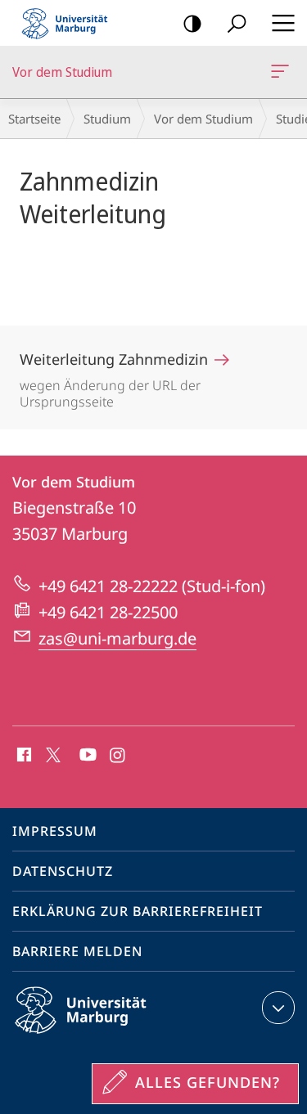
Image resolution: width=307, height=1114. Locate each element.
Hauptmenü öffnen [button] (283, 23)
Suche (236, 23)
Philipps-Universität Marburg (109, 1036)
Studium (107, 118)
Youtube (86, 755)
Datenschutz (62, 871)
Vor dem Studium (283, 72)
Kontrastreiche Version (192, 23)
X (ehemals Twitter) (54, 753)
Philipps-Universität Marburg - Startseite (70, 23)
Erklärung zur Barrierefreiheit (137, 911)
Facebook (22, 755)
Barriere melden (77, 951)
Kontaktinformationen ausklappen (278, 1007)
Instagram (118, 755)
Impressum (54, 831)
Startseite (34, 118)
